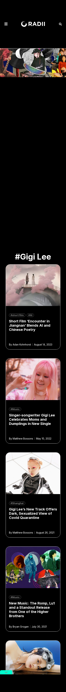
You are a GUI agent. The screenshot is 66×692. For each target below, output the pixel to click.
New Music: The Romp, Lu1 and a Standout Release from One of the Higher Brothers (32, 609)
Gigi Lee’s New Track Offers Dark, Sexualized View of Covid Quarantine (33, 513)
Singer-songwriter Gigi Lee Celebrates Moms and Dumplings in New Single (32, 419)
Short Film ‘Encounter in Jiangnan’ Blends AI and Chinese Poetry (29, 325)
